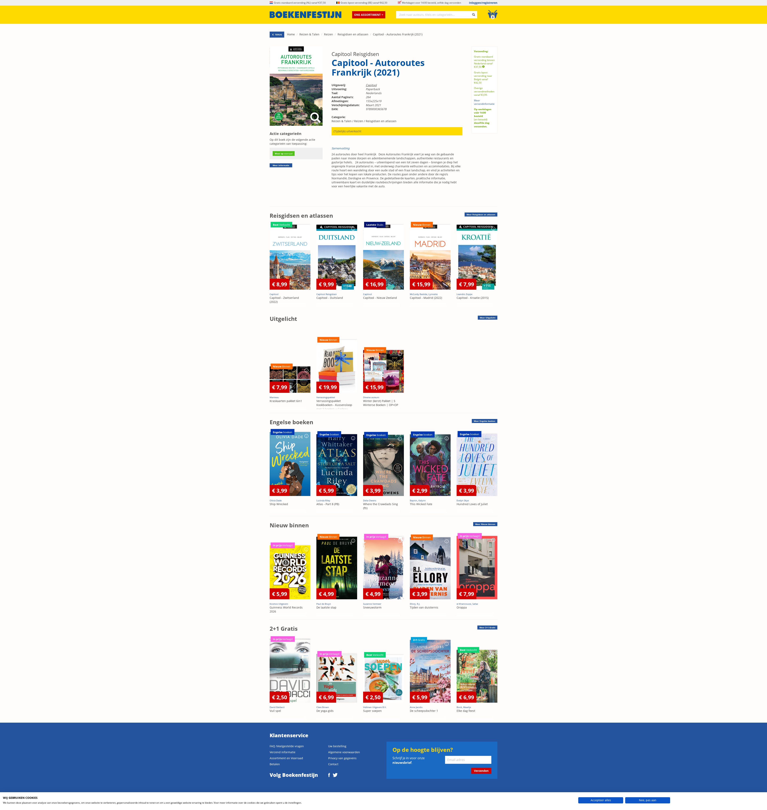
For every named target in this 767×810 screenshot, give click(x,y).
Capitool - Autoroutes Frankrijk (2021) (397, 34)
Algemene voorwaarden (344, 752)
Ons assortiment (367, 15)
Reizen (328, 34)
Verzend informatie (282, 752)
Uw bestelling (337, 746)
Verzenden (481, 771)
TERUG (278, 34)
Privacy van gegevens (342, 758)
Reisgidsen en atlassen (353, 34)
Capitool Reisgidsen (355, 54)
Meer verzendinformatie (484, 102)
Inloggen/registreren (483, 3)
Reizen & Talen (309, 34)
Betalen (275, 764)
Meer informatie (281, 165)
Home (291, 34)
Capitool (371, 85)
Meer (481, 214)
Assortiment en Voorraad (286, 758)
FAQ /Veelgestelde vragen (287, 746)
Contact (333, 764)
